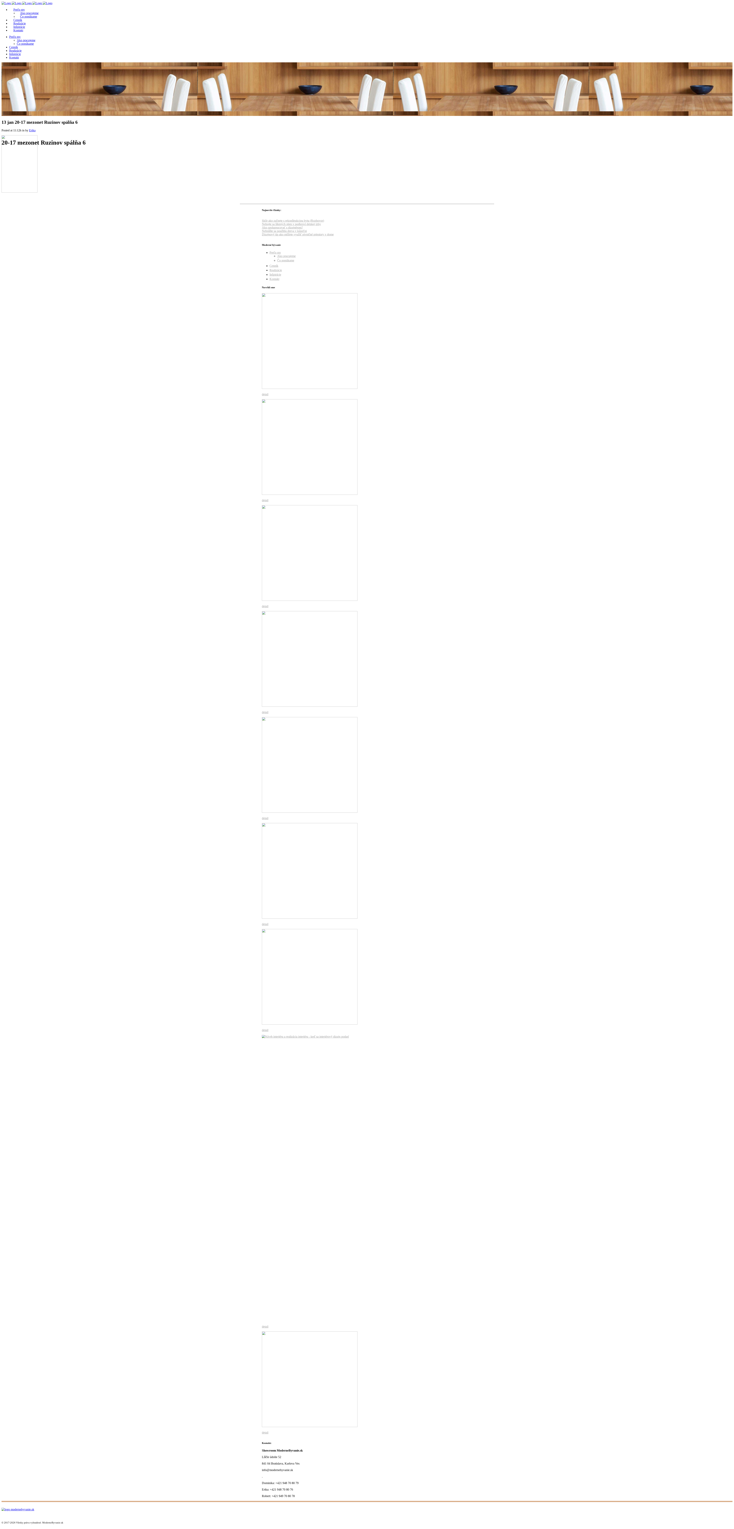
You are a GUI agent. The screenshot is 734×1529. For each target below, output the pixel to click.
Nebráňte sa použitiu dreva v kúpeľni (284, 231)
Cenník (274, 265)
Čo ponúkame (285, 260)
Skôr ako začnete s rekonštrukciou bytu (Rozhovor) (293, 220)
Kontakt (274, 279)
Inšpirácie (275, 274)
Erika (32, 130)
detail (265, 394)
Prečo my (275, 252)
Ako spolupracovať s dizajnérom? (282, 227)
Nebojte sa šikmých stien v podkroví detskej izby (291, 224)
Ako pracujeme (286, 256)
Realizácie (276, 270)
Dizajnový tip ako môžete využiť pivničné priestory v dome (298, 234)
